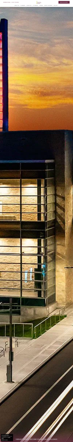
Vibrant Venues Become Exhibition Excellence (36, 439)
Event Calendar (48, 5)
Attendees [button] (35, 5)
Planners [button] (23, 5)
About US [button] (17, 5)
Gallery (56, 5)
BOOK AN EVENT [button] (64, 2)
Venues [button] (41, 5)
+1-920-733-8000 (15, 2)
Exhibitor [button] (29, 5)
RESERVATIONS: (11, 2)
